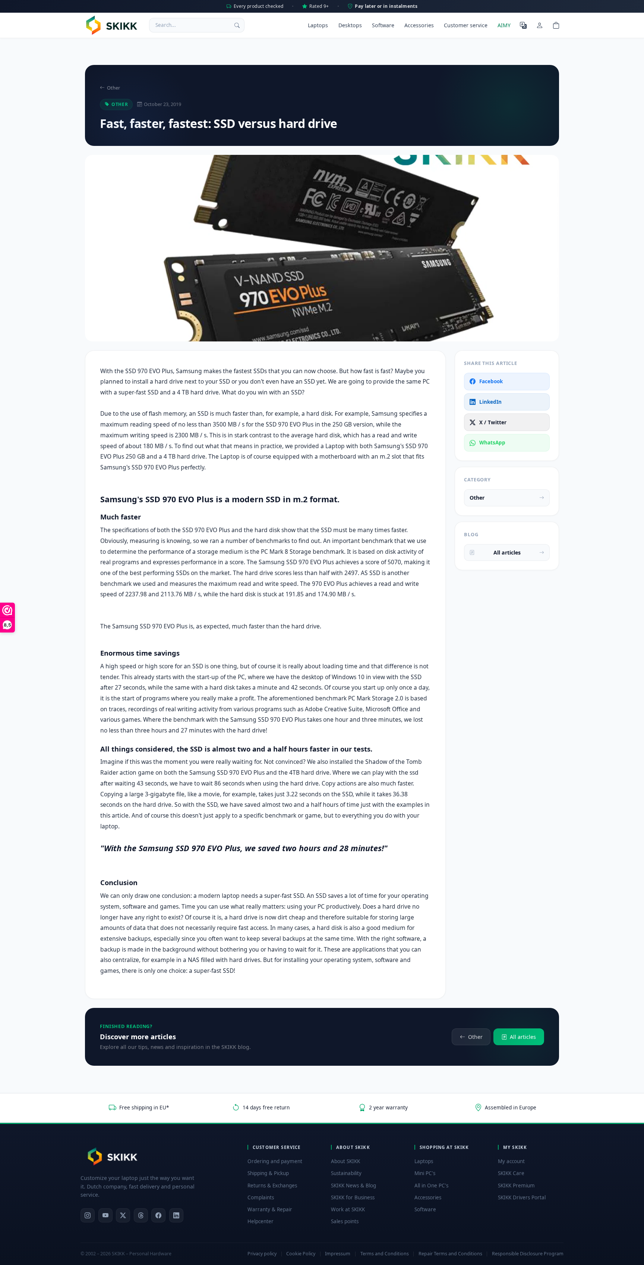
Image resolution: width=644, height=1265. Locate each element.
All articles (507, 552)
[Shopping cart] (556, 25)
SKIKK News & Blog (353, 1185)
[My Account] (539, 25)
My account (511, 1161)
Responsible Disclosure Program (528, 1253)
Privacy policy (262, 1253)
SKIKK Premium (516, 1185)
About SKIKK (345, 1161)
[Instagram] (87, 1215)
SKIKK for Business (353, 1197)
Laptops (318, 25)
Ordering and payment (274, 1161)
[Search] (237, 25)
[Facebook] (158, 1215)
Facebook (491, 381)
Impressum (337, 1253)
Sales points (345, 1221)
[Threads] (141, 1215)
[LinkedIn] (176, 1215)
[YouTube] (105, 1215)
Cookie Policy (300, 1253)
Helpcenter (260, 1221)
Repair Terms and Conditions (450, 1253)
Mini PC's (424, 1173)
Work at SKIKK (348, 1209)
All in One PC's (431, 1185)
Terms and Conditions (384, 1253)
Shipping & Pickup (268, 1173)
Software (383, 25)
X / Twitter (492, 422)
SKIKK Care (511, 1173)
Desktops (350, 25)
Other (113, 87)
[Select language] (523, 25)
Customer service (465, 25)
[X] (123, 1215)
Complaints (260, 1197)
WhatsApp (492, 442)
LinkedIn (490, 402)
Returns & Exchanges (272, 1185)
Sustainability (346, 1173)
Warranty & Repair (269, 1209)
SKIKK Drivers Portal (522, 1197)
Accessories (419, 25)
